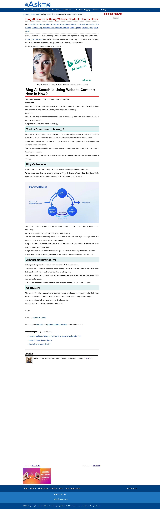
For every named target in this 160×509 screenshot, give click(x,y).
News (72, 28)
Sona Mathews (39, 506)
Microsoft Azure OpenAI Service (40, 340)
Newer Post (36, 466)
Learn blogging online (72, 488)
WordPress (67, 10)
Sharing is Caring (39, 318)
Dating (103, 10)
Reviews (96, 10)
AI (29, 24)
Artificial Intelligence (38, 24)
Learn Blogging (84, 10)
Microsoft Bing (37, 28)
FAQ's (61, 488)
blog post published (34, 39)
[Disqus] (63, 389)
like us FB (40, 325)
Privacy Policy (43, 488)
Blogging (34, 10)
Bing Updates (65, 24)
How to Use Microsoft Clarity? (40, 344)
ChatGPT (74, 24)
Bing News (55, 24)
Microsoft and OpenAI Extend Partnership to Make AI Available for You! (55, 336)
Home (26, 10)
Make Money (56, 10)
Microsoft (82, 24)
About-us (33, 488)
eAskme (26, 14)
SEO (75, 10)
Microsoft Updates (62, 28)
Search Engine (87, 28)
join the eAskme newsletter (57, 325)
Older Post (96, 466)
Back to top (131, 488)
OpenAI (78, 28)
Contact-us (53, 488)
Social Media (44, 10)
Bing (48, 24)
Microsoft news (49, 28)
